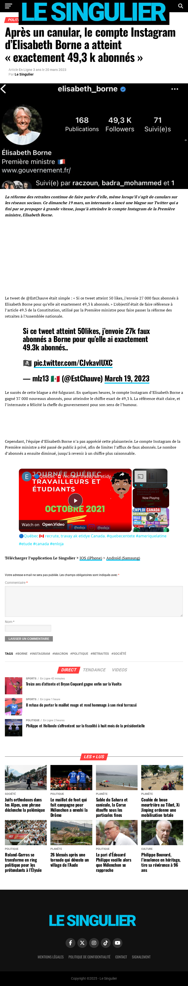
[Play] (136, 485)
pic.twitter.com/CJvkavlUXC (73, 362)
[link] (27, 476)
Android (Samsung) (123, 558)
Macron (61, 653)
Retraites (101, 653)
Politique (80, 653)
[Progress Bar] (150, 482)
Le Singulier (24, 74)
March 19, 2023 (127, 378)
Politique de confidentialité (89, 956)
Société (119, 653)
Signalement (141, 956)
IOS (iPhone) (91, 558)
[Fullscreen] (164, 485)
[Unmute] (141, 485)
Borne (22, 653)
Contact (121, 956)
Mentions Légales (51, 956)
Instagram (41, 653)
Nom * (9, 622)
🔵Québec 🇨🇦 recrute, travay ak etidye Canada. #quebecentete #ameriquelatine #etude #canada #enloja (74, 476)
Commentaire (16, 583)
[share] (122, 474)
